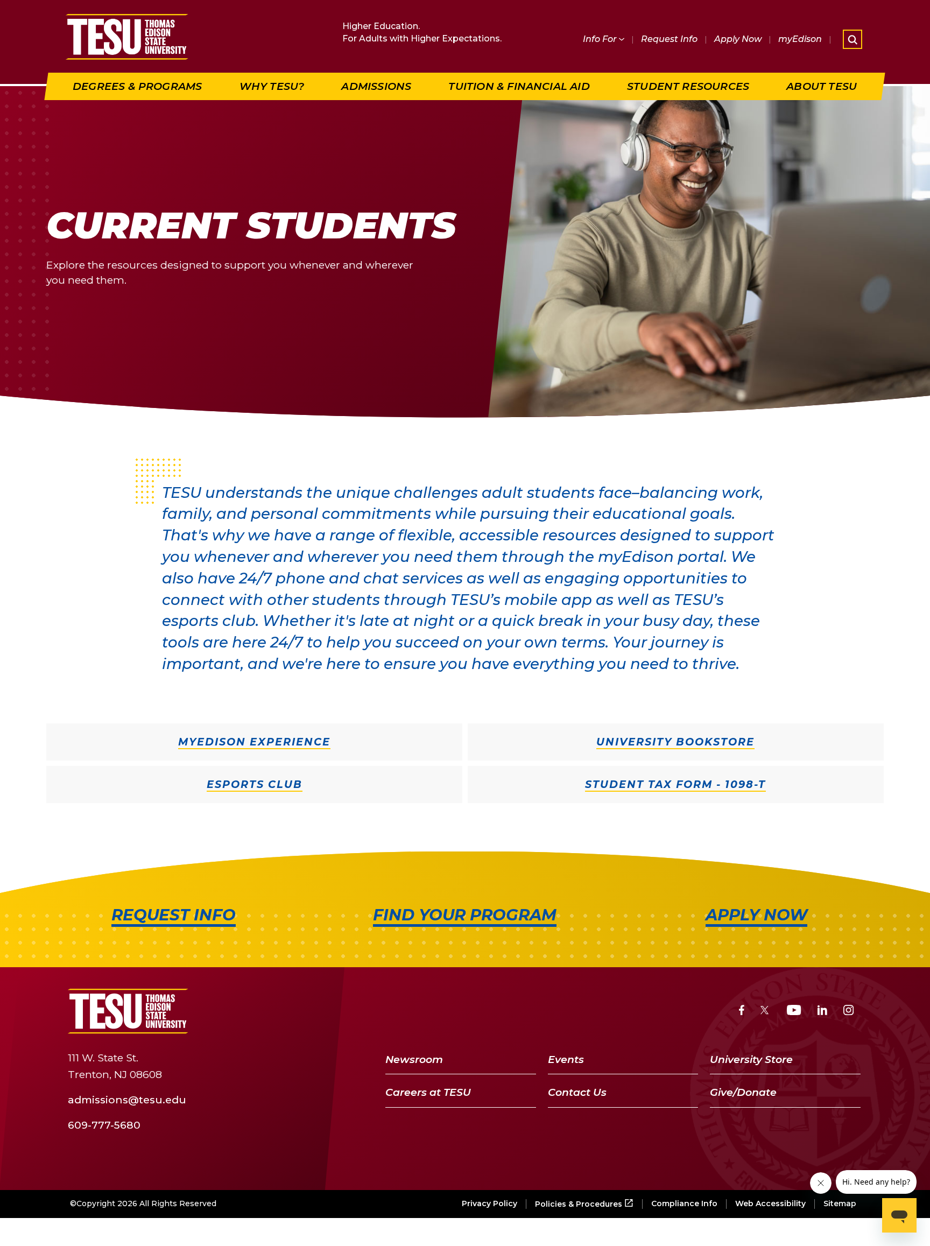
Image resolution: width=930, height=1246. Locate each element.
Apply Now (738, 39)
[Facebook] (741, 1011)
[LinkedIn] (822, 1011)
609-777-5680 (104, 1124)
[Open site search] (852, 39)
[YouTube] (794, 1011)
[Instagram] (848, 1011)
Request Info (669, 39)
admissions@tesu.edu (127, 1099)
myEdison (800, 39)
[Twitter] (765, 1011)
